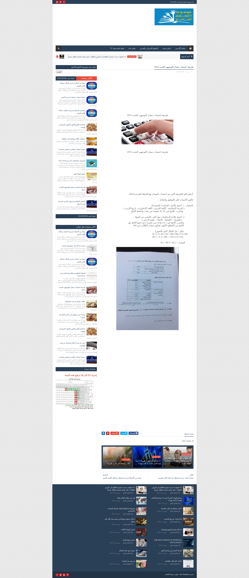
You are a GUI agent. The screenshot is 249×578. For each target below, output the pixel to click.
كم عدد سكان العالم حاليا (126, 498)
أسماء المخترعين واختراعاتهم (171, 551)
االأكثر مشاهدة (86, 78)
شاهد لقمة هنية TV (117, 48)
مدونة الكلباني (169, 574)
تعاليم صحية (73, 56)
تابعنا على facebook (66, 78)
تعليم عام (132, 48)
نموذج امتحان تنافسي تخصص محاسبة (72, 149)
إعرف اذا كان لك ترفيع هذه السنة (73, 246)
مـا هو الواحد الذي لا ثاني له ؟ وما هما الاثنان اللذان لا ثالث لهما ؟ (148, 462)
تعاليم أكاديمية (150, 56)
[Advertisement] (103, 24)
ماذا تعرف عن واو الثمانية (173, 519)
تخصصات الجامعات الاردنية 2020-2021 (71, 161)
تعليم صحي (166, 48)
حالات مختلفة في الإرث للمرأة (118, 464)
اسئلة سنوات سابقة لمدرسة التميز (73, 97)
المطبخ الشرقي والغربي (149, 48)
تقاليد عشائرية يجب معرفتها (75, 301)
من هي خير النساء (128, 561)
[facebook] (64, 2)
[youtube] (57, 2)
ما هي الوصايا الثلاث (128, 529)
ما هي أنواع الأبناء (129, 540)
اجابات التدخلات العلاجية (173, 561)
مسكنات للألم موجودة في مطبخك (73, 139)
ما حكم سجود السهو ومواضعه (171, 529)
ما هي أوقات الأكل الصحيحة (58, 57)
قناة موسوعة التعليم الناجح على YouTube (181, 2)
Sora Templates (184, 574)
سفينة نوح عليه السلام (127, 551)
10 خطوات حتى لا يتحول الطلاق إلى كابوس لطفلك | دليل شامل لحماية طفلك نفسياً (115, 57)
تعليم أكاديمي (180, 48)
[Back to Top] (57, 574)
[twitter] (60, 2)
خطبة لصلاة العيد (79, 174)
